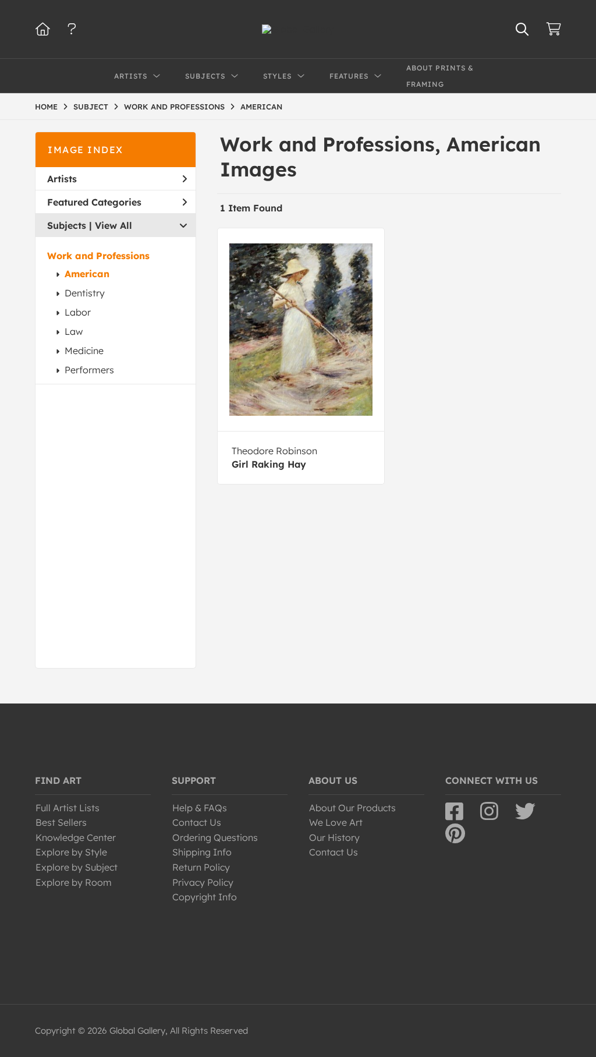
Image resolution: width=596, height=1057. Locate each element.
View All (113, 225)
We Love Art (336, 822)
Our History (334, 837)
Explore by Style (71, 852)
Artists (62, 179)
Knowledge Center (76, 837)
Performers (89, 370)
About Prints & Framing (440, 76)
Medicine (84, 350)
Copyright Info (204, 897)
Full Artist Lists (68, 808)
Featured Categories (94, 202)
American (87, 274)
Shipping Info (202, 852)
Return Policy (201, 867)
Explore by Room (74, 882)
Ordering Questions (215, 837)
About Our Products (352, 808)
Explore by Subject (77, 867)
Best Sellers (61, 822)
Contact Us (196, 822)
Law (74, 331)
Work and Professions (98, 255)
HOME (46, 106)
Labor (78, 312)
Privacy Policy (202, 882)
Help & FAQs (199, 808)
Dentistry (85, 293)
